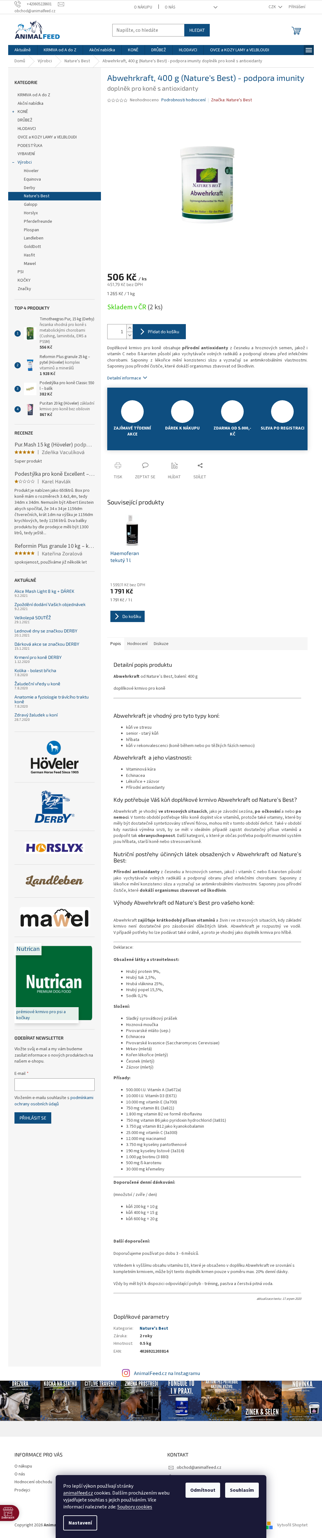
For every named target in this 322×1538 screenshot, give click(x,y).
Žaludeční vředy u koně (37, 683)
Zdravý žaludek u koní (36, 714)
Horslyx (31, 213)
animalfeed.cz (78, 1493)
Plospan (31, 230)
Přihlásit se (32, 1117)
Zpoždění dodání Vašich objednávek (50, 604)
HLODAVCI (27, 129)
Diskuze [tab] (161, 644)
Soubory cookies (134, 1506)
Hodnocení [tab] (137, 644)
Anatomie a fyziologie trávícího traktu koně (51, 699)
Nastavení (80, 1522)
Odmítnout (202, 1490)
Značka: (231, 100)
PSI (21, 272)
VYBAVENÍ (26, 154)
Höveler (31, 171)
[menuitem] (22, 50)
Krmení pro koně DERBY (38, 657)
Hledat (197, 30)
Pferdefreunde (38, 221)
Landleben (33, 238)
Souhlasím (242, 1490)
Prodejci (22, 1490)
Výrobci (25, 162)
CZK (273, 7)
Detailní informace (124, 378)
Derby (29, 188)
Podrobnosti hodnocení (183, 100)
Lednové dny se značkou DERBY (45, 630)
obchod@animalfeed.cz (199, 1467)
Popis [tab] (115, 644)
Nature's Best (36, 196)
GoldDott (32, 247)
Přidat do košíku (163, 331)
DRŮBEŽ (25, 120)
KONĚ (23, 112)
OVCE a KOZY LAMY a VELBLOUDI (47, 137)
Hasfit (29, 255)
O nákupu (143, 7)
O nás (170, 7)
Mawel (30, 264)
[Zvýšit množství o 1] (129, 328)
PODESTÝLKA (30, 146)
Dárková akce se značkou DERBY (46, 644)
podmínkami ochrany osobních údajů (53, 1101)
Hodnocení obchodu (33, 1482)
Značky (24, 289)
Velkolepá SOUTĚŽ (32, 617)
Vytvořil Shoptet (292, 1525)
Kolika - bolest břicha (35, 670)
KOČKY (24, 280)
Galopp (30, 204)
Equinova (32, 179)
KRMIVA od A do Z (34, 95)
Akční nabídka (30, 103)
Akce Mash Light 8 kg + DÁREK (44, 591)
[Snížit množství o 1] (129, 335)
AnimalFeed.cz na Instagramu (167, 1373)
